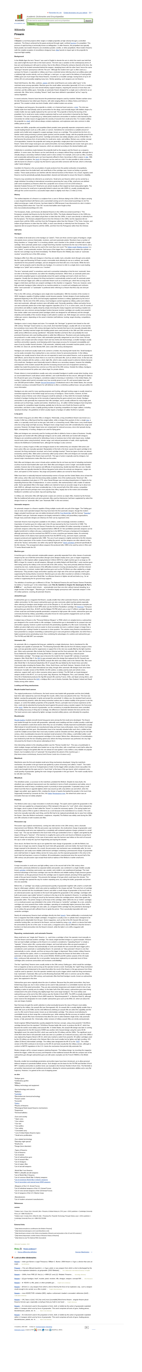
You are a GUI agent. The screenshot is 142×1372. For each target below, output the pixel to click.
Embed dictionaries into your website (75, 13)
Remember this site (55, 13)
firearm (17, 1262)
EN (90, 13)
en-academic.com (19, 23)
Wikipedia (32, 24)
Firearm (17, 1268)
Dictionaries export (19, 1329)
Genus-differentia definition (27, 1252)
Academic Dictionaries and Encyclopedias (45, 17)
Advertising (49, 1326)
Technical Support (40, 1326)
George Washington (82, 1252)
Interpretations (43, 24)
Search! (88, 21)
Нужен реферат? (29, 1249)
